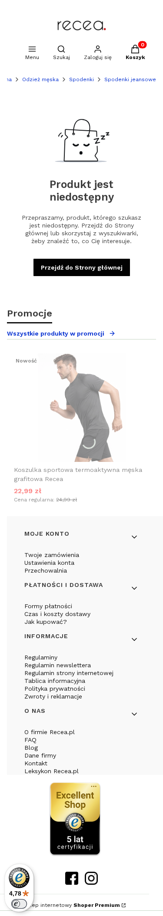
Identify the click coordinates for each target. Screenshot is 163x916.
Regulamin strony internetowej (68, 672)
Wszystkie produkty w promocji (55, 333)
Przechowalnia (45, 570)
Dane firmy (40, 755)
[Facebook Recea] (71, 881)
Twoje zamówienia (51, 554)
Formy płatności (48, 606)
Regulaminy (40, 657)
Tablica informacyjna (54, 680)
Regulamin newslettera (57, 665)
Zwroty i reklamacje (53, 696)
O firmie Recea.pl (49, 731)
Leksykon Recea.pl (51, 771)
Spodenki (81, 79)
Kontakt (35, 763)
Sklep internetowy (71, 905)
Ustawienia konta (49, 562)
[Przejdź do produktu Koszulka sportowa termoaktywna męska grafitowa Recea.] (81, 407)
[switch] (19, 904)
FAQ (30, 739)
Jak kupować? (45, 621)
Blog (31, 747)
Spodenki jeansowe (130, 79)
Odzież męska (40, 79)
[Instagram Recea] (91, 881)
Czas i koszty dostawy (57, 613)
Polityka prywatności (54, 688)
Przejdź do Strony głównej (82, 267)
